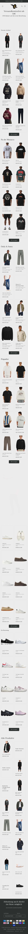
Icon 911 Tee (4, 207)
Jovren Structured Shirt (7, 379)
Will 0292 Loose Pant (6, 76)
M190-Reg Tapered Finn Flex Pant (20, 126)
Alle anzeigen (14, 134)
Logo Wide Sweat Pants (7, 453)
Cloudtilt (4, 698)
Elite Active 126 (18, 872)
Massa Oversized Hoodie (7, 125)
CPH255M (4, 543)
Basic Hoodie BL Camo (20, 50)
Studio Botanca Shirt (6, 184)
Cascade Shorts (5, 231)
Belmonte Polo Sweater (20, 404)
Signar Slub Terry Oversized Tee (5, 405)
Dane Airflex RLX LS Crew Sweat (6, 344)
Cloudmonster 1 (5, 722)
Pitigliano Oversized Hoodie (20, 102)
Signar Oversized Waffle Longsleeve (20, 454)
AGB (23, 929)
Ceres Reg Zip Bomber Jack (6, 318)
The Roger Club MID (20, 674)
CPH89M (17, 617)
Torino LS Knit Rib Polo (6, 872)
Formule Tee (18, 184)
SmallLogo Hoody (18, 773)
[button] (2, 6)
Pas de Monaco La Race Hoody (20, 232)
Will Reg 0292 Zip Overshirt (5, 268)
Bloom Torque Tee (6, 160)
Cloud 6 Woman (5, 650)
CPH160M (18, 568)
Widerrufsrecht (19, 929)
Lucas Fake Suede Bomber (19, 318)
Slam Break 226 (18, 892)
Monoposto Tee (19, 207)
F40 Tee (17, 160)
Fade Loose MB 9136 (20, 76)
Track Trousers (19, 749)
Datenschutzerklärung (11, 929)
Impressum (17, 931)
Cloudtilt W (18, 698)
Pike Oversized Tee (19, 429)
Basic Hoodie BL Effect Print (6, 51)
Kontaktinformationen (10, 931)
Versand (21, 931)
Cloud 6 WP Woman (20, 722)
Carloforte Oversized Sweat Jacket (6, 102)
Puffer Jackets (6, 768)
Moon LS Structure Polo (20, 285)
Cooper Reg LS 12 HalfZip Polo (19, 344)
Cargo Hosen (5, 518)
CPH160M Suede (5, 617)
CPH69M (4, 593)
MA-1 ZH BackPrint (6, 754)
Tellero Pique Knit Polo (7, 429)
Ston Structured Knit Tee (20, 380)
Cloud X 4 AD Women (20, 650)
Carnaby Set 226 (5, 886)
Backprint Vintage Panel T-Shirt (6, 787)
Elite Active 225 (5, 485)
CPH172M (18, 593)
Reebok (18, 487)
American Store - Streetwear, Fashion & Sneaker (13, 927)
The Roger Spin (5, 674)
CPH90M (4, 568)
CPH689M (18, 543)
